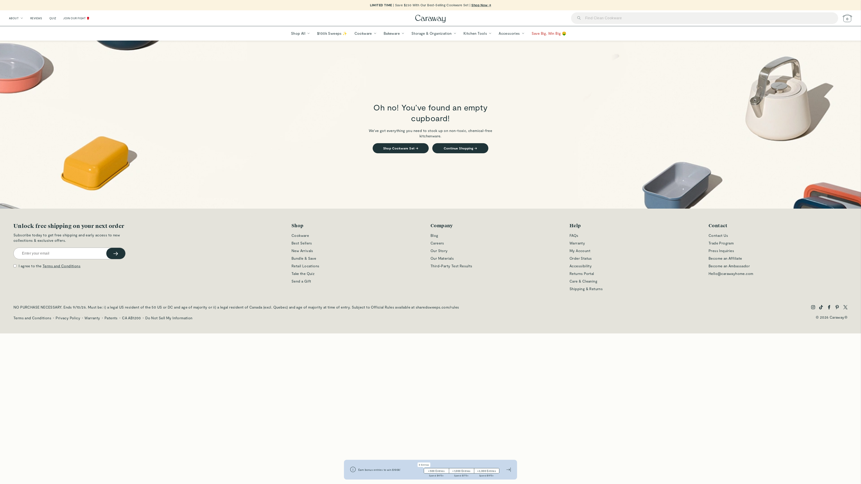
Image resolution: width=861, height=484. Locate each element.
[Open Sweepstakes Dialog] (353, 470)
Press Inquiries (721, 250)
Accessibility (581, 266)
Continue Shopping (460, 148)
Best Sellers (301, 243)
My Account (580, 250)
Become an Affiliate (725, 258)
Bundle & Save (303, 258)
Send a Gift (301, 281)
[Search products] (579, 18)
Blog (434, 235)
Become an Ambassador (729, 266)
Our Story (439, 250)
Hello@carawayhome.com (731, 273)
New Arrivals (302, 250)
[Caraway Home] (430, 19)
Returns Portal (582, 273)
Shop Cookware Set (400, 148)
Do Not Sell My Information (168, 318)
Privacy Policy (68, 318)
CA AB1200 (131, 318)
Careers (437, 243)
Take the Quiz (303, 273)
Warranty (577, 243)
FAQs (574, 235)
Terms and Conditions (61, 266)
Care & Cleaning (583, 281)
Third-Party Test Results (451, 266)
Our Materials (442, 258)
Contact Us (718, 235)
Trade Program (721, 243)
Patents (111, 318)
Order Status (581, 258)
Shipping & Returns (586, 289)
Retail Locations (305, 266)
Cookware (300, 235)
